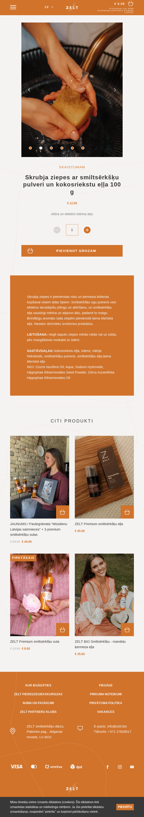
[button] (49, 7)
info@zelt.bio (117, 726)
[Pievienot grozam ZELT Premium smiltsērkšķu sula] (62, 629)
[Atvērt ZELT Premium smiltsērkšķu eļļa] (104, 477)
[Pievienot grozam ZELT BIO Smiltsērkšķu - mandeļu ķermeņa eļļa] (127, 629)
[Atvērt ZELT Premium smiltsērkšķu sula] (39, 595)
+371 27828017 (119, 732)
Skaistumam (72, 167)
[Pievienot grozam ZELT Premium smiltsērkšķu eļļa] (127, 512)
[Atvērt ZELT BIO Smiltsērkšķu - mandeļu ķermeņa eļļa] (104, 595)
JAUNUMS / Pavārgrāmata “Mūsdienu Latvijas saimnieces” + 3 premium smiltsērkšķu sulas (38, 529)
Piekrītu (125, 807)
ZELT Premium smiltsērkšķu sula (34, 641)
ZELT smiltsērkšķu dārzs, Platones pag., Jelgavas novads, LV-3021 (45, 732)
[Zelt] (72, 7)
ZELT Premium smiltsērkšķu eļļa (99, 524)
